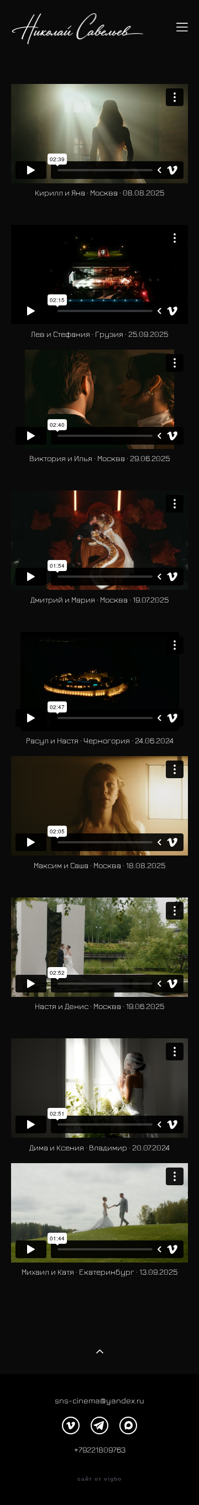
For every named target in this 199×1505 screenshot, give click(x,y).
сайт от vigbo (99, 1479)
